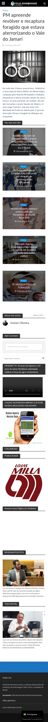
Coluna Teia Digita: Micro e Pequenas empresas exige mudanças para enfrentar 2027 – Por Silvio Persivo (44, 613)
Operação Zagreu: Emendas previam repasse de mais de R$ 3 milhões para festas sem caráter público (24, 250)
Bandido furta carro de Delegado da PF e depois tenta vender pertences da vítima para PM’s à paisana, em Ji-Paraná (24, 141)
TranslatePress (36, 719)
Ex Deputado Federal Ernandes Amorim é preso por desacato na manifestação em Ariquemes (24, 176)
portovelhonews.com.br (12, 707)
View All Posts (38, 315)
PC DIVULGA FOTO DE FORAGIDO (24, 286)
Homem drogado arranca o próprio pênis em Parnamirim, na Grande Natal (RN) (24, 213)
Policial (5, 10)
